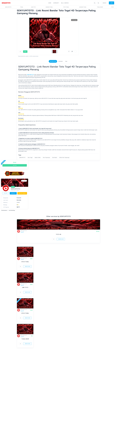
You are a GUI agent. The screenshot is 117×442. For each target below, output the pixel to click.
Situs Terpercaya (46, 157)
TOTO (112, 7)
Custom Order (22, 193)
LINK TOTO (33, 7)
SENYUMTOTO (8, 7)
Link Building (12, 210)
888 (25, 51)
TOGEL (21, 7)
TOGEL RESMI (100, 7)
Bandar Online (37, 157)
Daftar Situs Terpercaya (64, 157)
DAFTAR (15, 165)
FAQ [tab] (66, 61)
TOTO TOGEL (66, 7)
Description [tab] (53, 61)
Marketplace (4, 210)
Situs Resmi (54, 157)
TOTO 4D (58, 234)
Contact (13, 193)
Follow (5, 193)
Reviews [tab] (61, 61)
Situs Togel (30, 157)
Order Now (61, 239)
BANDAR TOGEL (49, 7)
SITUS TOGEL (25, 261)
